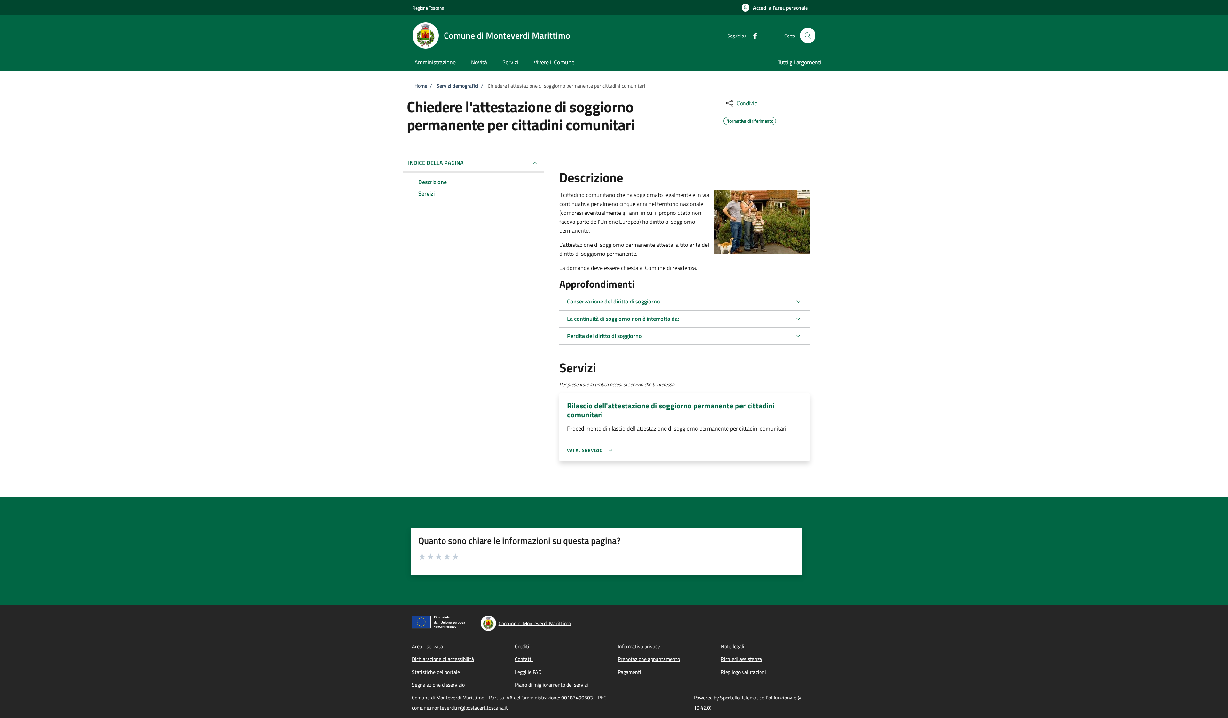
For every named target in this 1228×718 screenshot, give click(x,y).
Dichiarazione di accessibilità (443, 659)
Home (420, 86)
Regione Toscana (428, 7)
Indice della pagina (436, 162)
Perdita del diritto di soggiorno (604, 336)
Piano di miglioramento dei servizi (551, 685)
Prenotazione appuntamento (649, 659)
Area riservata (427, 646)
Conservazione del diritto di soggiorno (613, 301)
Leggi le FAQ (528, 672)
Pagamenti (629, 672)
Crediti (522, 646)
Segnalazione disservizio (438, 685)
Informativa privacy (639, 646)
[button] (774, 7)
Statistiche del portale (436, 672)
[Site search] (807, 35)
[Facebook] (752, 35)
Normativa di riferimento (749, 120)
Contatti (524, 659)
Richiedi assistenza (741, 659)
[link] (591, 450)
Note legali (732, 646)
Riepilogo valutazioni (743, 672)
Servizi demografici (457, 86)
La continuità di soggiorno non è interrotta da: (623, 318)
